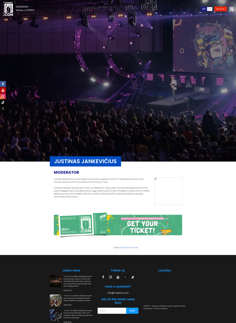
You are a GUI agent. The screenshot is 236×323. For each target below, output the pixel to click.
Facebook (125, 247)
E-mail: (135, 247)
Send (132, 310)
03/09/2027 (22, 7)
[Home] (8, 9)
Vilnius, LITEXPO (25, 10)
